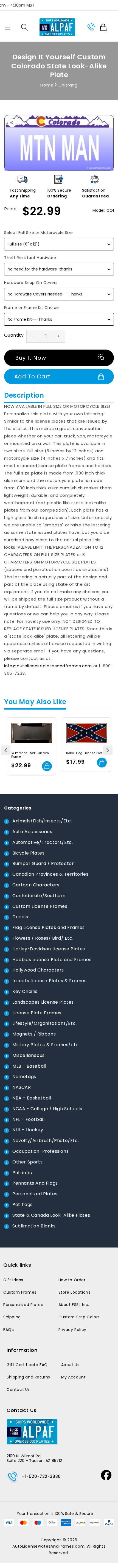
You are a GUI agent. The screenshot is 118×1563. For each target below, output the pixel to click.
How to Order (72, 1280)
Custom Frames (19, 1292)
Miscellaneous (28, 1055)
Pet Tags (22, 1204)
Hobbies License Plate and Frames (51, 959)
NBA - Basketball (31, 1098)
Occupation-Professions (40, 1151)
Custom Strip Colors (79, 1317)
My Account (73, 1377)
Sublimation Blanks (34, 1226)
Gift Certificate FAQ (27, 1364)
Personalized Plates (34, 1194)
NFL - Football (28, 1119)
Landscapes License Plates (43, 1002)
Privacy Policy (72, 1329)
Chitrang (68, 85)
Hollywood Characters (38, 970)
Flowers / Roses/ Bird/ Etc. (42, 938)
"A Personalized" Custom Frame (30, 754)
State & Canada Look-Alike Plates (51, 1215)
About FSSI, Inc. (73, 1304)
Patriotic (22, 1173)
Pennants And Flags (35, 1183)
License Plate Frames (36, 1013)
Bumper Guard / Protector (43, 863)
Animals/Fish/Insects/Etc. (42, 821)
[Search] (24, 27)
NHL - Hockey (27, 1130)
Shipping (12, 1317)
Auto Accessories (32, 831)
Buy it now (30, 358)
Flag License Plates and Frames (48, 927)
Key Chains (25, 991)
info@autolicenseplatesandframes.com (48, 666)
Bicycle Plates (28, 853)
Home (46, 85)
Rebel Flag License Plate (85, 753)
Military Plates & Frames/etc (45, 1045)
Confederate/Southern (39, 895)
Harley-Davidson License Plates (48, 949)
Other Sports (27, 1162)
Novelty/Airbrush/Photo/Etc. (45, 1140)
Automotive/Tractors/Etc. (42, 842)
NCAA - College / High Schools (47, 1109)
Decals (20, 917)
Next (108, 750)
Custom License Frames (40, 906)
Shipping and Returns (28, 1377)
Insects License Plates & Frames (49, 981)
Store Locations (74, 1292)
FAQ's (9, 1329)
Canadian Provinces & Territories (50, 874)
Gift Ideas (13, 1280)
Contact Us (18, 1389)
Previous (5, 750)
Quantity (14, 335)
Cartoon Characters (36, 885)
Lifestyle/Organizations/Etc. (44, 1023)
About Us (70, 1364)
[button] (8, 27)
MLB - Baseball (29, 1066)
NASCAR (21, 1087)
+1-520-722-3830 (41, 1476)
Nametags (24, 1076)
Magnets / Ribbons (34, 1034)
